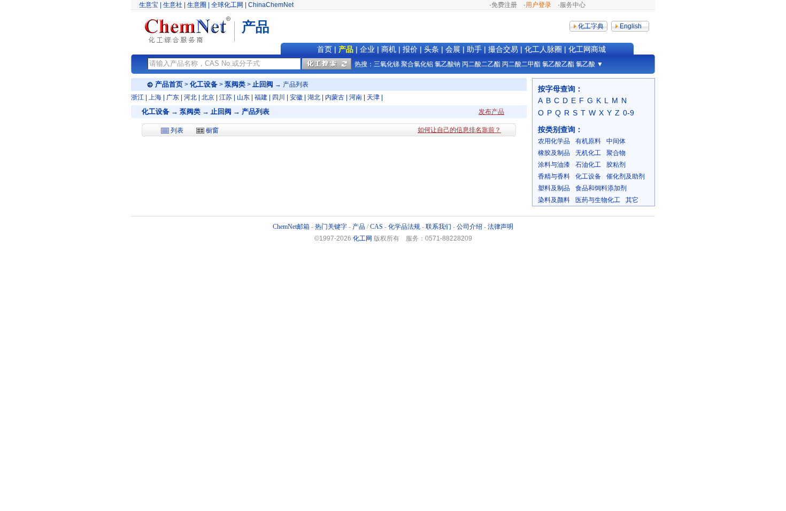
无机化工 (588, 153)
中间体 (616, 141)
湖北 (313, 97)
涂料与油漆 (554, 164)
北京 (208, 97)
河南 (355, 97)
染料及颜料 (554, 200)
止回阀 (262, 84)
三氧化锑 (386, 64)
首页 (324, 49)
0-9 (628, 113)
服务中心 (572, 5)
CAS (376, 226)
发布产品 (491, 111)
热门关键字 (331, 226)
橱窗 (212, 130)
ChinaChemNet (271, 5)
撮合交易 (503, 49)
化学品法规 (404, 226)
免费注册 (504, 5)
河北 (190, 97)
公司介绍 (469, 226)
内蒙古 (334, 97)
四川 (278, 97)
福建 (261, 97)
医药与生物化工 (597, 200)
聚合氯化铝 (417, 64)
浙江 (137, 97)
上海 (155, 97)
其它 (632, 200)
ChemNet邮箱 (291, 226)
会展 (452, 49)
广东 (172, 97)
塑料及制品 (554, 188)
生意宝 (148, 5)
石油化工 (588, 164)
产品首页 (169, 84)
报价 (410, 49)
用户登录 (538, 5)
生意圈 (196, 5)
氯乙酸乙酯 (558, 64)
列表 (177, 130)
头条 (431, 49)
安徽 (296, 97)
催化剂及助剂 (625, 176)
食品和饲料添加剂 (601, 188)
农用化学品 (554, 141)
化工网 (362, 238)
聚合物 (616, 153)
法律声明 (500, 226)
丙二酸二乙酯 (481, 64)
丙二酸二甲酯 (521, 64)
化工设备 (204, 84)
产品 (345, 49)
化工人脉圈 (543, 49)
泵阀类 (235, 84)
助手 (474, 49)
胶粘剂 (616, 164)
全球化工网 (227, 5)
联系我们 (438, 226)
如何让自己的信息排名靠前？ (459, 130)
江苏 (225, 97)
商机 (388, 49)
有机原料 (588, 141)
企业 (367, 49)
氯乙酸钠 (447, 64)
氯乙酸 (585, 64)
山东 (243, 97)
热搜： (364, 64)
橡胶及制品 (554, 153)
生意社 (172, 5)
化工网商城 (587, 49)
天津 (373, 97)
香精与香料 (554, 176)
